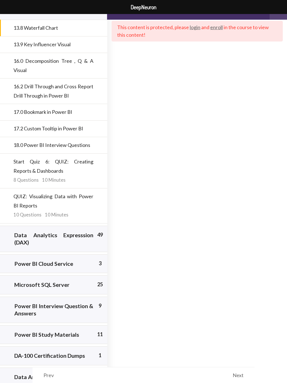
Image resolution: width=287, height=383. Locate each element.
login (195, 27)
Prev (48, 375)
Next (238, 375)
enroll (216, 27)
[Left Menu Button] (7, 7)
